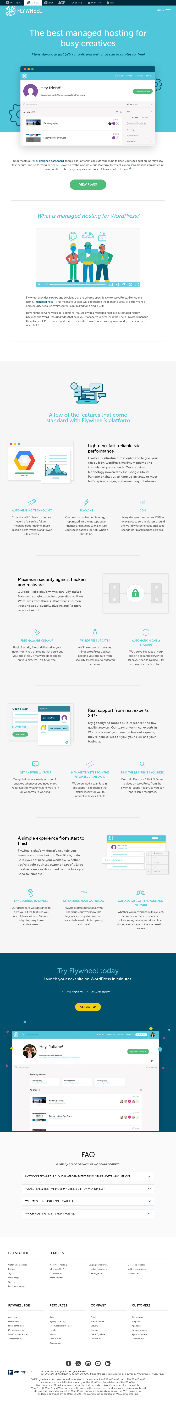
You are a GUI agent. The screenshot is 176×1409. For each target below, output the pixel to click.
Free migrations (96, 1273)
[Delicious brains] (110, 3)
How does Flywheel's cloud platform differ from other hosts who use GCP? (78, 1176)
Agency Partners (139, 1334)
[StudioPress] (94, 3)
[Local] (48, 3)
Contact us (96, 1339)
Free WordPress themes (61, 1326)
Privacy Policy (158, 1374)
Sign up (11, 1273)
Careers (94, 1330)
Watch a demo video (17, 1265)
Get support (137, 1317)
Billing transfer (56, 1278)
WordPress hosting (58, 1265)
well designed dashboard (48, 160)
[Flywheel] (24, 11)
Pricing (11, 1269)
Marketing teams (16, 1330)
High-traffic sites (16, 1326)
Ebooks (53, 1330)
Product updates (139, 1330)
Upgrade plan (138, 1339)
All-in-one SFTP (57, 1269)
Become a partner (16, 1286)
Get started (88, 1006)
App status (136, 1326)
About (93, 1317)
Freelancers (13, 1321)
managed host (44, 301)
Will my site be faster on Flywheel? (49, 1201)
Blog (52, 1317)
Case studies (55, 1339)
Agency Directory (57, 1321)
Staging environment (98, 1265)
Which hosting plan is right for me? (50, 1213)
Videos (53, 1334)
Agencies (12, 1317)
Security (94, 1326)
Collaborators (56, 1273)
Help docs (136, 1321)
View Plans (88, 184)
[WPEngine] (13, 3)
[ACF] (61, 3)
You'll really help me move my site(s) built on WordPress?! (65, 1188)
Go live (11, 1282)
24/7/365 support (136, 1265)
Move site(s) (13, 1278)
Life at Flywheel (98, 1334)
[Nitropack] (76, 3)
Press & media (97, 1321)
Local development (98, 1269)
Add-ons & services (137, 1269)
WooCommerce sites (18, 1334)
